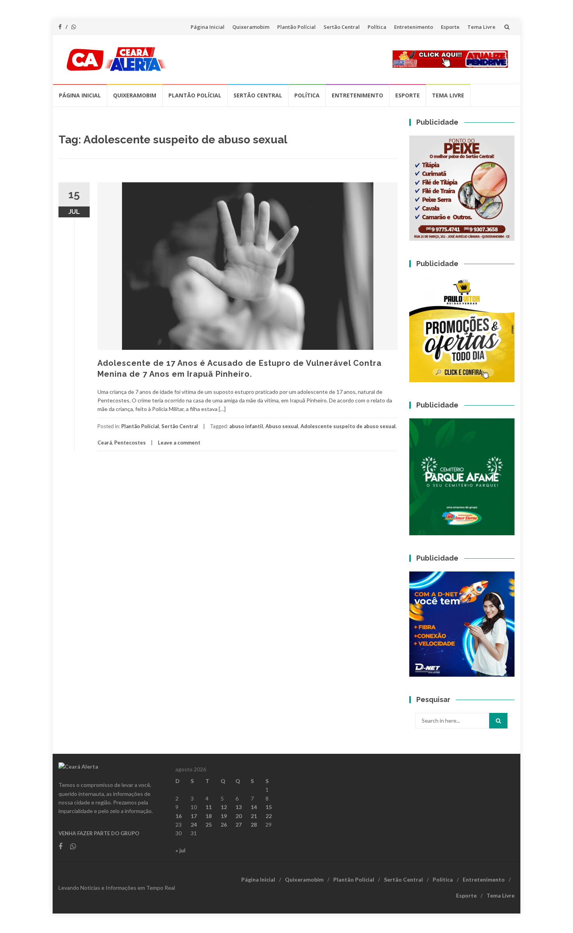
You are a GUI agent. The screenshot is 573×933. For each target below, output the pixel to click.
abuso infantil (246, 426)
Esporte (450, 26)
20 (238, 816)
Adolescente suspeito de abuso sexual (348, 426)
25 (208, 824)
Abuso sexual (281, 426)
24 (194, 824)
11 (208, 807)
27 (238, 824)
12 (224, 807)
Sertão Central (342, 26)
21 (254, 816)
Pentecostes (130, 442)
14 (254, 807)
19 (224, 816)
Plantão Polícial (296, 26)
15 (268, 807)
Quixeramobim (250, 26)
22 (268, 816)
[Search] (498, 720)
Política (377, 26)
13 (238, 807)
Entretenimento (413, 26)
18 (208, 816)
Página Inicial (208, 26)
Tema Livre (481, 26)
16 (178, 816)
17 (194, 816)
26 (224, 824)
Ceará (104, 442)
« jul (180, 850)
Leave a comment (179, 442)
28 (254, 824)
